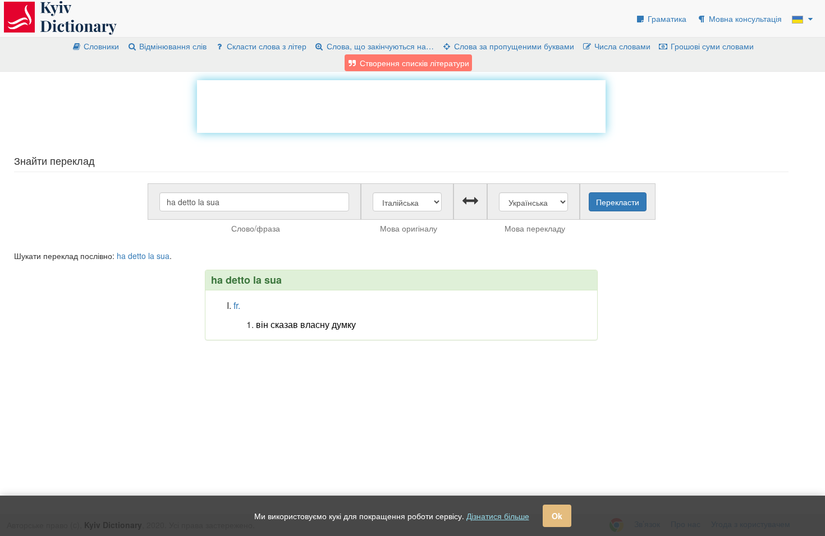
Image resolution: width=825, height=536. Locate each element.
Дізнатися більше (497, 515)
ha (121, 255)
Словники (100, 46)
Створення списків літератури (413, 62)
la (151, 255)
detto (137, 255)
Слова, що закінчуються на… (379, 46)
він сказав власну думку (306, 324)
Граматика (665, 18)
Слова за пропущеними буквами (513, 46)
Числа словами (621, 46)
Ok (557, 515)
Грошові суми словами (711, 46)
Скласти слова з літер (265, 46)
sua (163, 255)
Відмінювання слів (172, 46)
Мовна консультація (744, 18)
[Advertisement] (401, 105)
